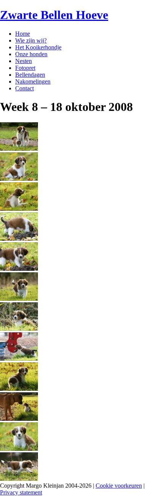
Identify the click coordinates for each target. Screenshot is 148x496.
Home (22, 33)
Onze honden (31, 54)
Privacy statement (21, 492)
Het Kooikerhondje (38, 47)
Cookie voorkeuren (119, 485)
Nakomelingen (32, 81)
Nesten (23, 61)
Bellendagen (30, 74)
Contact (24, 88)
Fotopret (25, 68)
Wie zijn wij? (31, 40)
